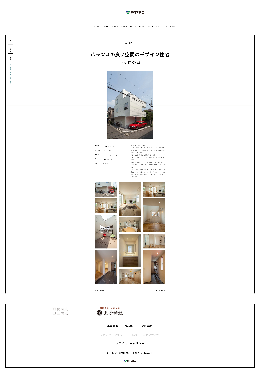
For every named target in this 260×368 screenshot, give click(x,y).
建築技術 (124, 26)
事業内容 (115, 26)
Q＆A (165, 26)
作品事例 (142, 26)
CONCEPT (105, 26)
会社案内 (150, 26)
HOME (96, 26)
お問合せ (173, 26)
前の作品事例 (100, 290)
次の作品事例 (160, 290)
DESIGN (133, 26)
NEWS (158, 26)
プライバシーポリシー (130, 344)
